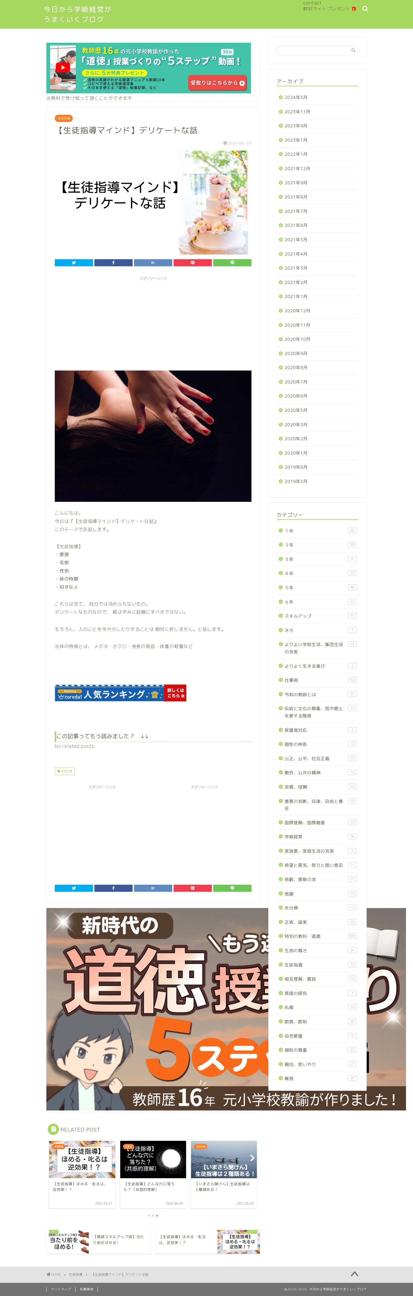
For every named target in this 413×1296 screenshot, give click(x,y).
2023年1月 (296, 140)
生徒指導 (64, 118)
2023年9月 (296, 126)
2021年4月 (296, 254)
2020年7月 (296, 382)
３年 (319, 559)
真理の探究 (319, 993)
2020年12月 (297, 311)
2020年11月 (297, 325)
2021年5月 (296, 240)
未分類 (319, 908)
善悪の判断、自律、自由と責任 (319, 805)
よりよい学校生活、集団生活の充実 (319, 648)
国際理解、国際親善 (319, 823)
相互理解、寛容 (319, 979)
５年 (319, 588)
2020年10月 (297, 339)
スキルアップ (319, 616)
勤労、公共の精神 (319, 773)
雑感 (319, 1078)
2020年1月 (296, 453)
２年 (319, 545)
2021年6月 (296, 225)
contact (312, 3)
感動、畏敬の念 (319, 879)
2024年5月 (296, 97)
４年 (319, 573)
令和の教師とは (319, 694)
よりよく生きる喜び (319, 666)
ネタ (319, 630)
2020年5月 (296, 410)
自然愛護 (319, 1036)
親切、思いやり (319, 1064)
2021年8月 (296, 197)
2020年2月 (296, 439)
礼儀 (319, 1007)
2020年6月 (296, 396)
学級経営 (319, 837)
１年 (319, 531)
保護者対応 (319, 730)
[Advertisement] (153, 322)
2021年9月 (296, 183)
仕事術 (319, 680)
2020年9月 (296, 353)
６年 (319, 602)
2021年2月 (296, 282)
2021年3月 (296, 268)
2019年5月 (296, 481)
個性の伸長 (319, 744)
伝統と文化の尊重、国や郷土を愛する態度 (319, 712)
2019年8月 (296, 467)
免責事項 (86, 1289)
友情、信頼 (319, 787)
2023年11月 (297, 112)
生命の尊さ (319, 951)
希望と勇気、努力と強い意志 (319, 865)
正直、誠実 (319, 922)
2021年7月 (296, 211)
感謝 (319, 894)
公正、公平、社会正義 (319, 759)
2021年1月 (296, 296)
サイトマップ (61, 1289)
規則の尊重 (319, 1050)
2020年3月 (296, 425)
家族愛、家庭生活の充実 (319, 851)
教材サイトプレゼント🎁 (330, 9)
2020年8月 (296, 368)
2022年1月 (296, 154)
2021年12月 (297, 168)
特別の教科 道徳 (320, 936)
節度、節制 (319, 1022)
